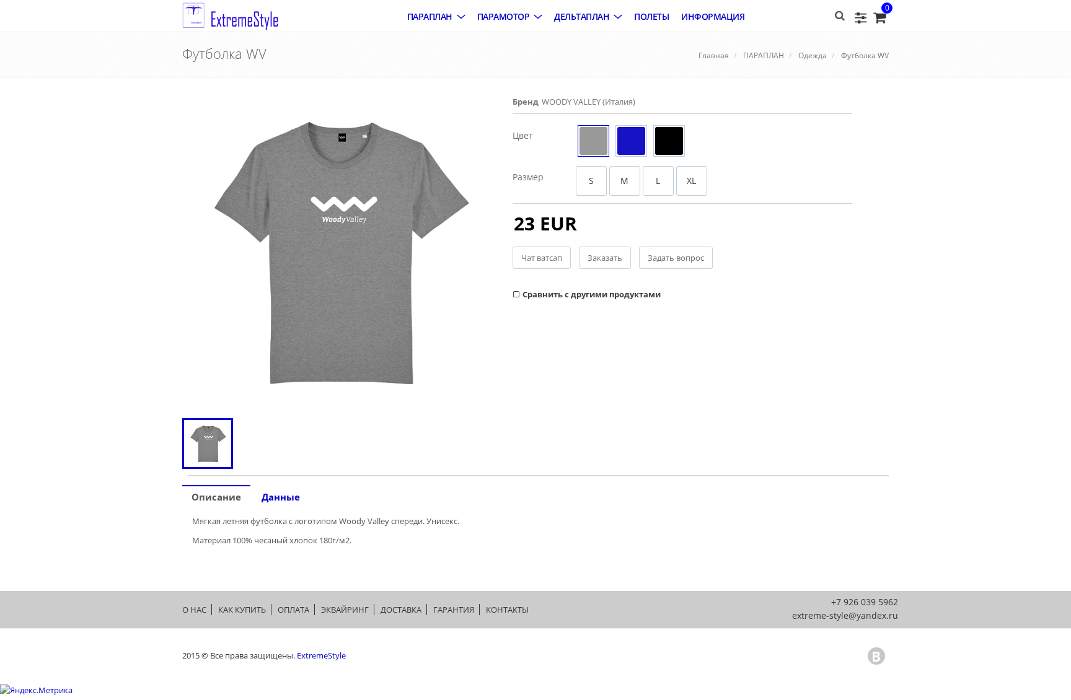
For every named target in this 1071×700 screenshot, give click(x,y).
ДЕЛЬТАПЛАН (581, 16)
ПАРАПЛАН (429, 16)
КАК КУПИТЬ (242, 609)
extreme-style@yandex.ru (845, 615)
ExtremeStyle (321, 655)
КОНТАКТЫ (507, 609)
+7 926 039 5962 (864, 602)
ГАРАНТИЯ (453, 609)
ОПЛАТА (293, 609)
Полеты (651, 16)
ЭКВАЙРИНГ (345, 609)
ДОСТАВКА (401, 609)
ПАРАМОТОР (503, 16)
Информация (712, 16)
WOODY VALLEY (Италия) (588, 101)
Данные (281, 497)
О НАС (194, 609)
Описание (216, 497)
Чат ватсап (541, 257)
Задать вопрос (676, 257)
